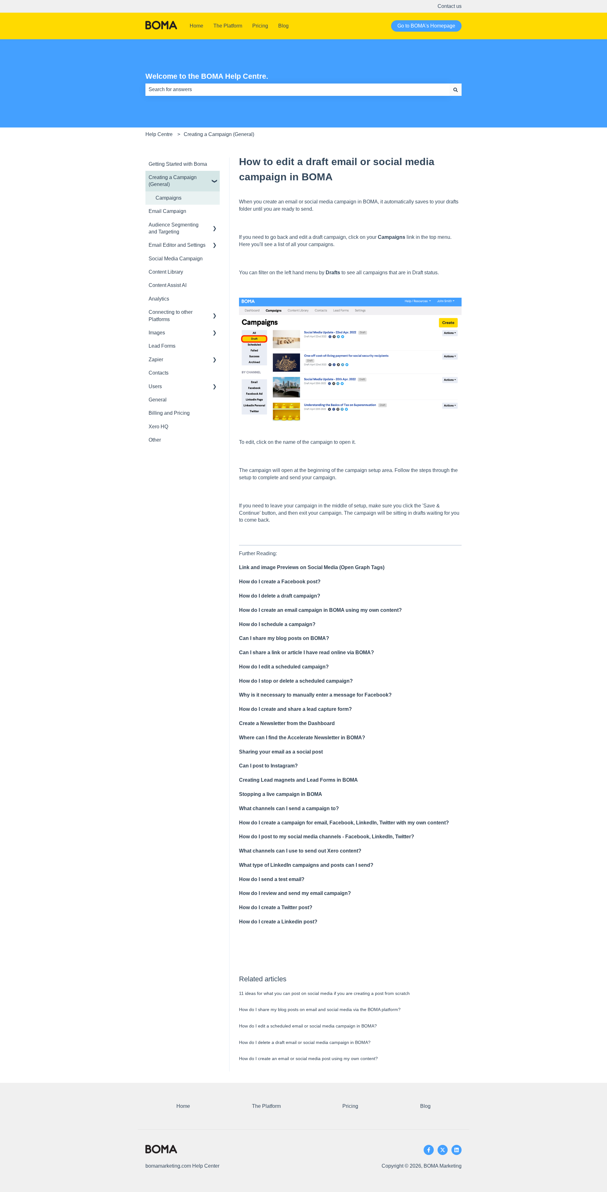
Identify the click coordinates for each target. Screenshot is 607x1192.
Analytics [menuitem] (159, 298)
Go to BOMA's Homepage (426, 25)
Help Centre (159, 134)
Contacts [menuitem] (159, 373)
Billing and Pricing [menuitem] (169, 413)
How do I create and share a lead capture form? (295, 709)
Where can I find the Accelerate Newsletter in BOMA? (302, 737)
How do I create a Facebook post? (280, 581)
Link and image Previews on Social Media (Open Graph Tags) (311, 567)
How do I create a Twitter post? (275, 907)
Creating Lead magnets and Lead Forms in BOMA (298, 780)
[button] (215, 177)
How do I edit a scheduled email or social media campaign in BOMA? (308, 1025)
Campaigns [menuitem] (168, 198)
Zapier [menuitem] (156, 359)
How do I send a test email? (271, 879)
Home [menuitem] (183, 1106)
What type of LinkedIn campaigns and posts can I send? (306, 865)
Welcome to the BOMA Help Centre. (206, 76)
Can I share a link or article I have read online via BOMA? (306, 652)
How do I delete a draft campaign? (279, 596)
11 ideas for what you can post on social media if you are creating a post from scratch (324, 993)
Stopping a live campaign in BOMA (280, 794)
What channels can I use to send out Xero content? (300, 851)
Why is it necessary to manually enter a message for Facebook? (315, 695)
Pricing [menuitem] (350, 1106)
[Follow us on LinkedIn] (456, 1150)
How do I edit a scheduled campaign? (284, 666)
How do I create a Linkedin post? (278, 921)
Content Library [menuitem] (166, 272)
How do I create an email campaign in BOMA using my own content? (320, 610)
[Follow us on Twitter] (443, 1150)
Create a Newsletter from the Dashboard (287, 723)
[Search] (456, 90)
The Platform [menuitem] (266, 1106)
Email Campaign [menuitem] (167, 211)
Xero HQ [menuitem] (158, 426)
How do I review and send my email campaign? (295, 893)
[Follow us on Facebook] (429, 1150)
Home (196, 25)
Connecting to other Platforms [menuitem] (171, 315)
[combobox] (297, 90)
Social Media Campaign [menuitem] (176, 258)
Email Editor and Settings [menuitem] (177, 245)
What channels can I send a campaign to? (289, 808)
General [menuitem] (158, 399)
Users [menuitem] (155, 386)
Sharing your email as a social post (281, 751)
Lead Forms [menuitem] (162, 346)
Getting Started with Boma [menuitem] (178, 164)
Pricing (260, 25)
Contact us (450, 6)
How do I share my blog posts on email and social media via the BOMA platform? (320, 1009)
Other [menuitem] (155, 440)
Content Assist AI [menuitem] (168, 285)
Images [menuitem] (157, 332)
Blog (283, 25)
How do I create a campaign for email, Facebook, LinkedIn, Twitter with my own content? (344, 822)
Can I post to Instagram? (268, 765)
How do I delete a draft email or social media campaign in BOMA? (305, 1042)
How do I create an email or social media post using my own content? (308, 1058)
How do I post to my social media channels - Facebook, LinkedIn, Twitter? (326, 836)
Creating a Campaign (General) (219, 134)
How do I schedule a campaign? (277, 624)
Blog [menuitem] (425, 1106)
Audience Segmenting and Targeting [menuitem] (174, 228)
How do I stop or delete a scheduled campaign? (296, 681)
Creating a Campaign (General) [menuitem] (173, 181)
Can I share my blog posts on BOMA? (284, 638)
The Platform (227, 25)
